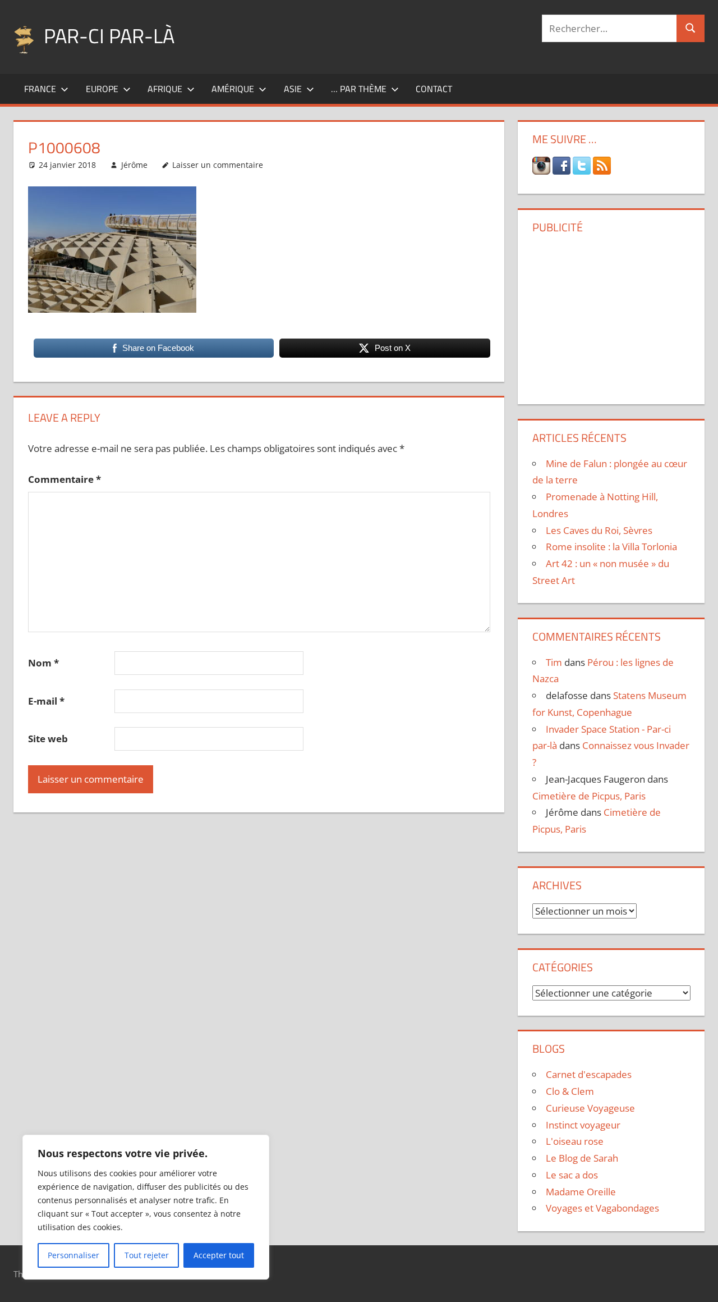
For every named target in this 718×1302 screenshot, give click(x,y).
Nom (43, 662)
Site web (48, 738)
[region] (145, 1207)
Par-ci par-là (109, 35)
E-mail (46, 701)
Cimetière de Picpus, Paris (589, 795)
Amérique (232, 88)
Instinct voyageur (583, 1124)
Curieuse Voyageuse (590, 1108)
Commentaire (64, 479)
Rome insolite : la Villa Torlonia (611, 546)
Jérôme (134, 164)
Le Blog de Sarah (582, 1158)
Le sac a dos (572, 1174)
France (40, 88)
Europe (102, 88)
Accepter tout (219, 1255)
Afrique (165, 88)
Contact (434, 88)
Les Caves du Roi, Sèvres (599, 530)
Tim (554, 662)
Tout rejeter (147, 1255)
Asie (293, 88)
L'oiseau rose (575, 1141)
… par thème (358, 88)
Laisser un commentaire (217, 164)
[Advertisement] (611, 315)
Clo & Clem (570, 1091)
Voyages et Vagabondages (602, 1208)
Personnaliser (73, 1255)
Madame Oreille (581, 1191)
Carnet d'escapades (589, 1074)
